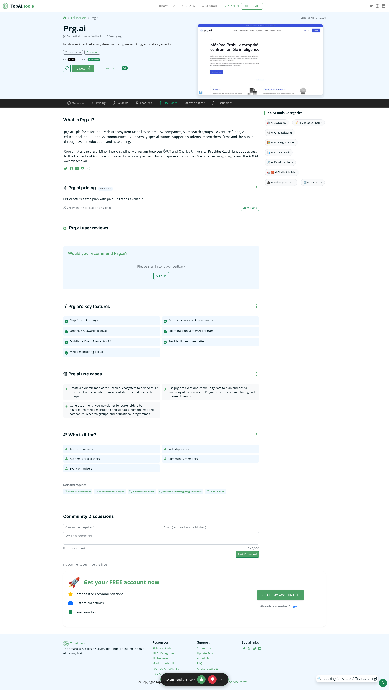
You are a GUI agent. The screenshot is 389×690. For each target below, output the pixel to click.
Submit (254, 5)
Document (94, 59)
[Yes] (201, 679)
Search (211, 5)
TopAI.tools (77, 643)
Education (78, 18)
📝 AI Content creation (308, 122)
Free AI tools (160, 673)
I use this (117, 68)
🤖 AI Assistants (276, 122)
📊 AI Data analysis (278, 152)
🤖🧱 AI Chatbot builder (281, 172)
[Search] (383, 683)
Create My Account (278, 595)
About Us (203, 658)
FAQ (199, 663)
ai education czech (143, 491)
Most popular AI (163, 663)
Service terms (238, 682)
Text (72, 59)
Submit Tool (205, 648)
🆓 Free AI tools (312, 182)
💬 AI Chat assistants (279, 132)
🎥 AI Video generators (281, 182)
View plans (250, 208)
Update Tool (205, 653)
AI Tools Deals (161, 648)
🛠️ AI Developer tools (280, 162)
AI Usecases (160, 658)
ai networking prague (111, 491)
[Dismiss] (221, 679)
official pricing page (98, 208)
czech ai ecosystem (79, 491)
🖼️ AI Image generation (281, 142)
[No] (212, 679)
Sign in (233, 6)
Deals (190, 5)
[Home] (64, 18)
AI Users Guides (207, 668)
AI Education (217, 491)
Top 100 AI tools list (165, 668)
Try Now (79, 68)
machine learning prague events (182, 491)
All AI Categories (163, 653)
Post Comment (247, 554)
